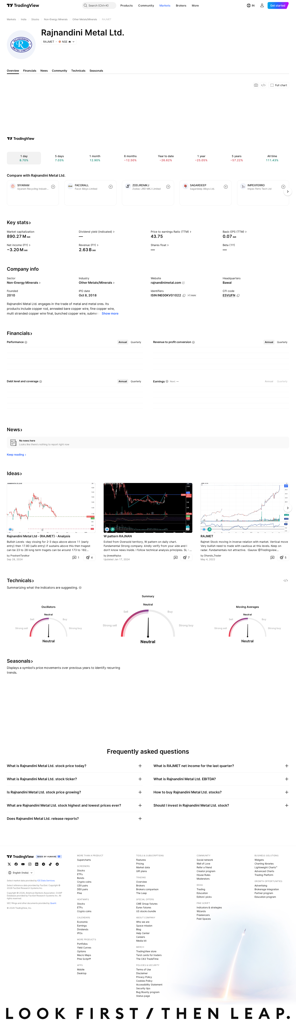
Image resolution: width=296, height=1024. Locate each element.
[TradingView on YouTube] (23, 864)
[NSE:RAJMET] (10, 529)
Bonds (80, 877)
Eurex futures (143, 907)
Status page (143, 995)
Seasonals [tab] (96, 70)
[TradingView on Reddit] (57, 864)
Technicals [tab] (78, 70)
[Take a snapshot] (256, 85)
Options (81, 951)
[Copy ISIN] (184, 295)
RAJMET (207, 536)
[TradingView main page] (23, 5)
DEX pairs (82, 889)
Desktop (82, 973)
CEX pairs (82, 885)
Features (141, 859)
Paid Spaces (204, 918)
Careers (140, 936)
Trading (201, 889)
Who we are (142, 921)
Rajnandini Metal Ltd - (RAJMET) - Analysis (38, 536)
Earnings (82, 925)
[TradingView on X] (9, 864)
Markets (164, 5)
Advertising (261, 885)
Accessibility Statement (149, 984)
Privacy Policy (144, 977)
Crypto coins (84, 881)
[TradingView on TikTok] (50, 864)
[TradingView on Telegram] (43, 864)
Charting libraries (264, 863)
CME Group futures (146, 903)
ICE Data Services (46, 880)
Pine (79, 893)
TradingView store (146, 951)
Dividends (82, 929)
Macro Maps (84, 955)
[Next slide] (288, 508)
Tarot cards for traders (149, 955)
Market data (143, 867)
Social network (205, 859)
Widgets (259, 859)
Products (126, 5)
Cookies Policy (144, 980)
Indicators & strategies (209, 907)
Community (146, 5)
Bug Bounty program (147, 992)
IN (253, 5)
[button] (135, 5)
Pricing (140, 863)
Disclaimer (142, 973)
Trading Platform (264, 874)
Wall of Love (203, 863)
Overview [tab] (13, 70)
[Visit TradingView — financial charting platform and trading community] (21, 138)
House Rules (203, 874)
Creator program (206, 871)
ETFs (80, 874)
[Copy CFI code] (238, 295)
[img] (69, 41)
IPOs (79, 933)
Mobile (80, 969)
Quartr (53, 903)
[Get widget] (263, 85)
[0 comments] (175, 557)
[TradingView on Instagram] (29, 864)
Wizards (201, 911)
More (195, 5)
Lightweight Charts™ (266, 867)
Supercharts (84, 859)
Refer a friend (204, 867)
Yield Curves (84, 947)
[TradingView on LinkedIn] (36, 864)
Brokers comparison (147, 889)
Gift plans (141, 871)
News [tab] (44, 70)
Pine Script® (84, 958)
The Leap (141, 893)
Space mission (144, 925)
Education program (265, 896)
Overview (141, 881)
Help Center (143, 933)
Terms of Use (143, 969)
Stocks (81, 870)
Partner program (264, 893)
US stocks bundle (146, 911)
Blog (138, 929)
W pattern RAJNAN (118, 536)
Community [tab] (59, 70)
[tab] (122, 342)
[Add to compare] (53, 187)
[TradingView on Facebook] (16, 864)
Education (202, 893)
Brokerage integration (267, 889)
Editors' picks (204, 896)
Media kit (141, 940)
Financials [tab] (29, 70)
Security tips (143, 988)
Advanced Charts (264, 871)
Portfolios (82, 943)
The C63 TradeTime (147, 958)
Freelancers (203, 914)
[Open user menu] (262, 5)
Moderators (203, 878)
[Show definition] (36, 231)
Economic (82, 921)
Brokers (181, 5)
